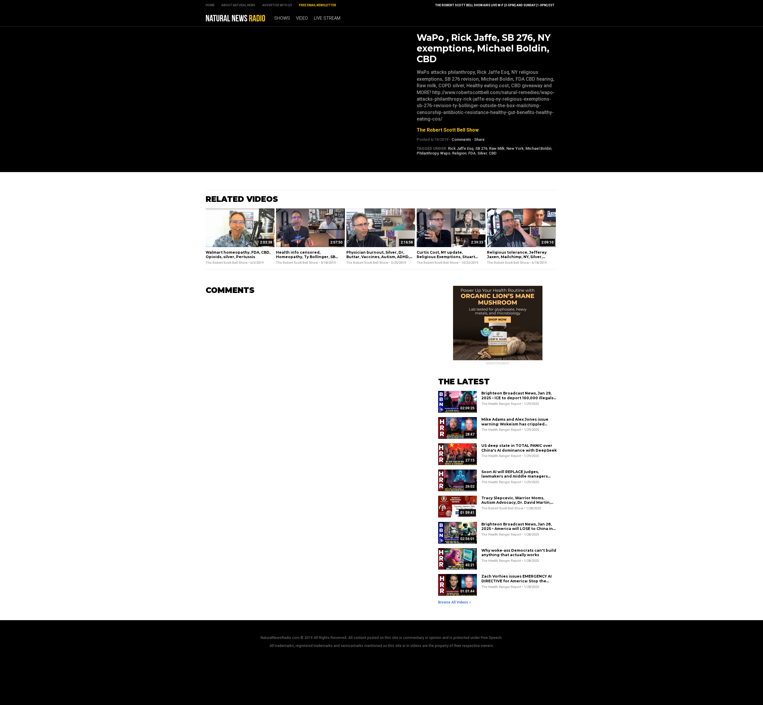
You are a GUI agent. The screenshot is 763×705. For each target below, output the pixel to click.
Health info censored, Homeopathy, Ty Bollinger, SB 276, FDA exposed (305, 257)
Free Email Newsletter (317, 5)
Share (479, 139)
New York (515, 148)
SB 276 (481, 148)
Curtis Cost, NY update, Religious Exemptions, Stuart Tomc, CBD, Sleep (446, 257)
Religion (459, 153)
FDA (472, 153)
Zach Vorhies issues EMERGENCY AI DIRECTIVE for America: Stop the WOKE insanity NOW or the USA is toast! (516, 583)
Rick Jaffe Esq (461, 148)
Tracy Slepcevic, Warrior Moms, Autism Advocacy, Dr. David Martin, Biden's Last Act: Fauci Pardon (515, 502)
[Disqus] (313, 374)
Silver (482, 153)
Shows (282, 18)
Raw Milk (497, 148)
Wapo (445, 153)
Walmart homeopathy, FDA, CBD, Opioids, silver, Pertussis (238, 254)
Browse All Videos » (454, 602)
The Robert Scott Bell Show (448, 130)
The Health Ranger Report (501, 404)
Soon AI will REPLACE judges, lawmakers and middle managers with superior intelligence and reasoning (514, 479)
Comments (461, 139)
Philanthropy (427, 153)
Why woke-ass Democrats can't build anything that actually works (518, 552)
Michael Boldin (538, 148)
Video (302, 18)
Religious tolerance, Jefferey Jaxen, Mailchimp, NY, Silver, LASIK (517, 257)
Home (210, 5)
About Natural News (238, 5)
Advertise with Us (277, 5)
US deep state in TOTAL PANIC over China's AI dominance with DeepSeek (519, 448)
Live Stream (327, 18)
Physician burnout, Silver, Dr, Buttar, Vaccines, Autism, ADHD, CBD (378, 257)
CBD (493, 153)
